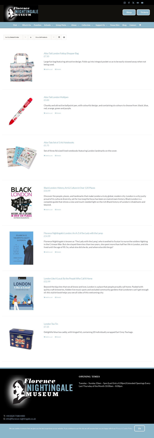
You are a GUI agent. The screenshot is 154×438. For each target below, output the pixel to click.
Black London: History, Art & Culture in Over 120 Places (69, 187)
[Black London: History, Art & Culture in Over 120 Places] (21, 202)
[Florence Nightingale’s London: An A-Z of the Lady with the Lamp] (21, 248)
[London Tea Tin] (21, 338)
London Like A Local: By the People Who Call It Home (68, 278)
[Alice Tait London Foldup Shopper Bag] (21, 67)
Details (59, 69)
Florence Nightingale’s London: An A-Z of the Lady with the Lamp (73, 233)
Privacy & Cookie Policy (124, 428)
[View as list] (64, 37)
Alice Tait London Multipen (56, 97)
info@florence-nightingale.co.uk (21, 418)
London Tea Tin (51, 323)
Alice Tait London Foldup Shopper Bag (61, 53)
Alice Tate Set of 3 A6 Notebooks (59, 142)
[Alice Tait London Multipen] (21, 112)
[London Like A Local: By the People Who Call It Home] (21, 293)
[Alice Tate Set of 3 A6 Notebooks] (21, 157)
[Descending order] (30, 37)
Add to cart (48, 69)
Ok (139, 428)
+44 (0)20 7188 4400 (15, 416)
